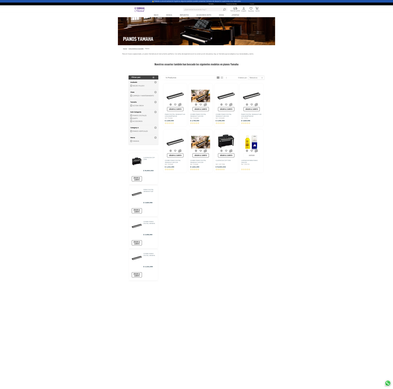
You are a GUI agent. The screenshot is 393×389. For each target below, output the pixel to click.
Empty (135, 118)
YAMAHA (136, 141)
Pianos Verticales (140, 131)
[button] (143, 112)
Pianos (147, 48)
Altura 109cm (138, 106)
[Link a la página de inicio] (125, 48)
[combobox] (201, 9)
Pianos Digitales (140, 116)
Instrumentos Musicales (136, 48)
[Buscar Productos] (224, 9)
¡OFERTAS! (235, 15)
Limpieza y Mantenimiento (143, 96)
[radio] (218, 78)
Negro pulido (138, 86)
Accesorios (137, 121)
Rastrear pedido (235, 11)
